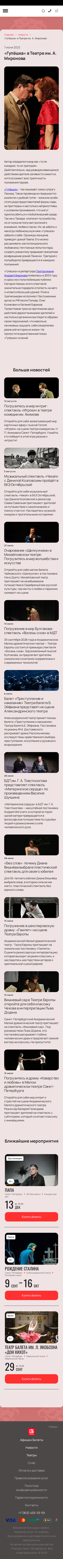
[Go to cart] (56, 11)
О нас (31, 1463)
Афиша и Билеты (31, 1440)
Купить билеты (31, 1217)
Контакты (31, 1505)
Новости (32, 1448)
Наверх (53, 1427)
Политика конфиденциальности (31, 1488)
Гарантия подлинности (31, 1497)
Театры (31, 1455)
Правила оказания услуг (31, 1478)
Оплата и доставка (31, 1470)
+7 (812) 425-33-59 (31, 1513)
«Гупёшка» (11, 189)
